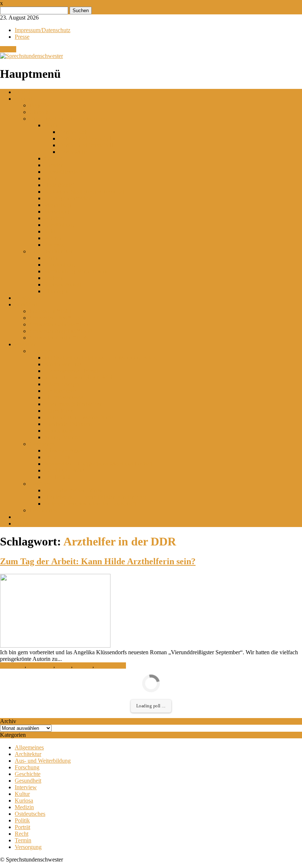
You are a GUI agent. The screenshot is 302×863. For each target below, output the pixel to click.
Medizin (24, 807)
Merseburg (56, 211)
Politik (22, 820)
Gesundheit (28, 780)
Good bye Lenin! (64, 470)
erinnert (23, 99)
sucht (21, 517)
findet (21, 523)
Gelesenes (41, 351)
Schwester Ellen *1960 (56, 318)
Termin (23, 840)
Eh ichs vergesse (63, 397)
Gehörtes (39, 484)
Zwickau (54, 245)
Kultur (63, 665)
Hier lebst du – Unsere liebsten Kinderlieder (95, 497)
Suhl (49, 231)
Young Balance (62, 437)
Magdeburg (57, 205)
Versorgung (28, 847)
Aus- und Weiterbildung (43, 761)
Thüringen (56, 291)
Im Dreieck (57, 457)
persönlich (27, 298)
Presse (22, 37)
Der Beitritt (57, 477)
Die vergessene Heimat (71, 371)
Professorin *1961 (50, 311)
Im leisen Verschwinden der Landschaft (90, 503)
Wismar (53, 238)
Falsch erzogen (61, 384)
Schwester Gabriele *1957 (60, 324)
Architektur (28, 754)
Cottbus (53, 158)
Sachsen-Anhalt (62, 284)
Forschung (12, 665)
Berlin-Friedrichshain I (85, 138)
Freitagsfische (60, 391)
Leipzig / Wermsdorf (68, 198)
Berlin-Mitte (73, 152)
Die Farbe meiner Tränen (73, 490)
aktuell (22, 92)
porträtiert (26, 304)
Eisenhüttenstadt (63, 172)
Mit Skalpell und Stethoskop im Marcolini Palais (100, 357)
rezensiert (26, 344)
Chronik (39, 112)
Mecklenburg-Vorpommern (76, 271)
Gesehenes (42, 444)
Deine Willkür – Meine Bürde (78, 417)
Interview (26, 787)
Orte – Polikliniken (51, 251)
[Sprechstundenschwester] (31, 56)
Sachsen (53, 278)
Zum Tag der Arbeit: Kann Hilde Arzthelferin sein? (98, 561)
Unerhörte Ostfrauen (68, 424)
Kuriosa (83, 665)
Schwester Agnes (64, 450)
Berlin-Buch (73, 132)
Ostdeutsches (110, 665)
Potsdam (54, 218)
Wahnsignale (59, 430)
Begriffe (39, 105)
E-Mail (8, 49)
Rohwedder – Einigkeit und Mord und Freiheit (98, 464)
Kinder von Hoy (63, 364)
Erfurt (51, 178)
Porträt (22, 827)
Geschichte (40, 665)
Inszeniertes (43, 510)
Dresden (54, 165)
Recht (21, 834)
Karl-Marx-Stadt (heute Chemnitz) (84, 191)
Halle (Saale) (59, 185)
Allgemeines (29, 747)
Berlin (51, 125)
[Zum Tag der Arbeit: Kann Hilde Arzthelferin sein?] (55, 645)
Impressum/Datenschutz (42, 30)
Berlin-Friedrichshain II (86, 145)
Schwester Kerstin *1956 (58, 338)
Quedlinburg (59, 225)
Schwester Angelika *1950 (60, 331)
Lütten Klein (59, 411)
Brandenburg (59, 264)
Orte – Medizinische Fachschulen (68, 118)
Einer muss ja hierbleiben (73, 404)
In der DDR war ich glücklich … (82, 377)
